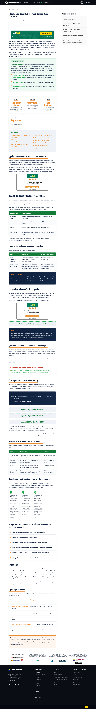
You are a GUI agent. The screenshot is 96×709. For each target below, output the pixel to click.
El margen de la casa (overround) (43, 140)
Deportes (26, 2)
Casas (33, 2)
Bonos (39, 2)
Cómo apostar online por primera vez (21, 617)
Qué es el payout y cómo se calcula (21, 606)
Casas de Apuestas (15, 9)
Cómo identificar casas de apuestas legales (23, 629)
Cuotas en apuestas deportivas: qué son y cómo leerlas (26, 600)
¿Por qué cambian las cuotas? (43, 137)
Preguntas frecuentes (40, 148)
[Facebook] (9, 685)
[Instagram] (12, 685)
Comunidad (47, 2)
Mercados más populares (41, 143)
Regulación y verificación (41, 145)
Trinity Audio (23, 26)
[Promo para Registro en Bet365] (32, 190)
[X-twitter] (19, 685)
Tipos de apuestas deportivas (19, 613)
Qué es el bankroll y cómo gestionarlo (21, 624)
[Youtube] (16, 685)
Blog (9, 9)
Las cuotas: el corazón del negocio (44, 135)
